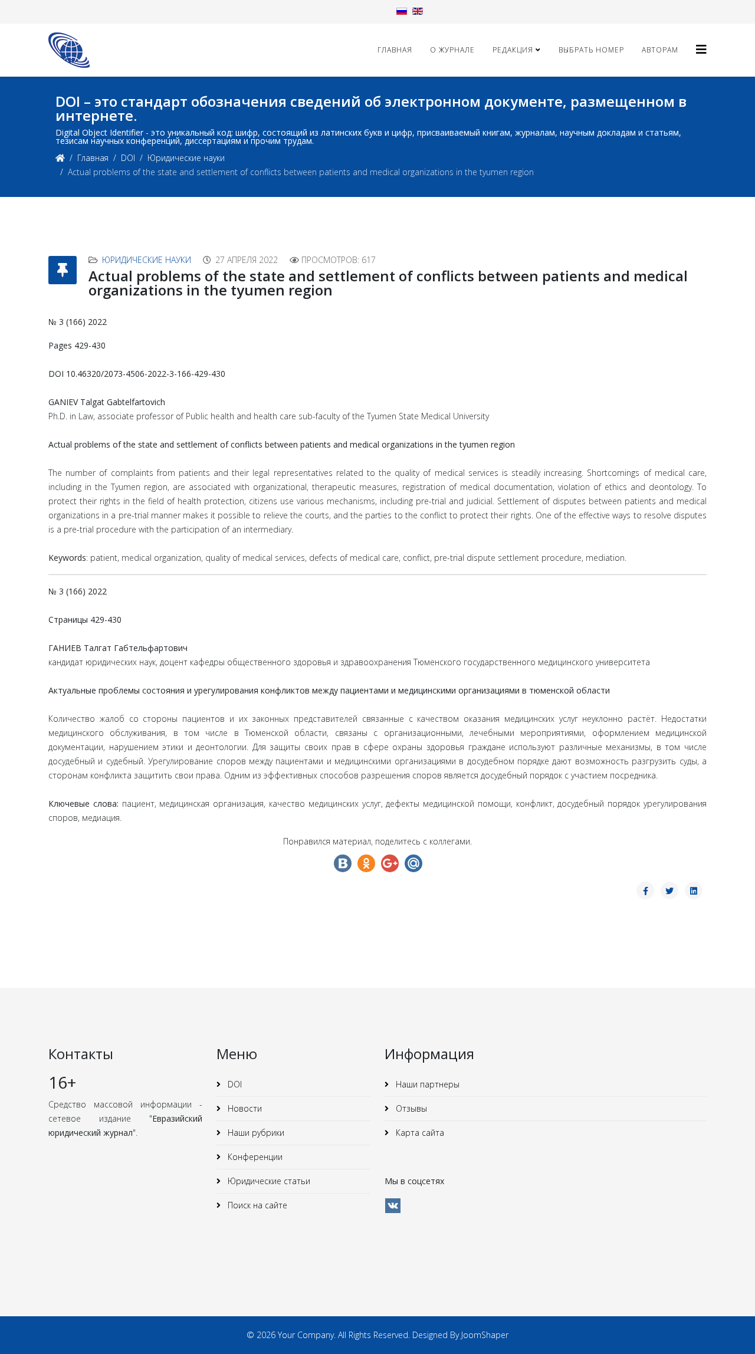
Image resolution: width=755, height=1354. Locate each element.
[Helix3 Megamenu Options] (701, 49)
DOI (128, 157)
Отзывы (410, 1108)
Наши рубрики (254, 1132)
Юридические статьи (267, 1181)
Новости (243, 1108)
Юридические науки (186, 157)
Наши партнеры (426, 1084)
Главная (395, 50)
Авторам (660, 50)
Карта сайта (418, 1132)
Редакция (513, 50)
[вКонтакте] (393, 1205)
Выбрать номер (591, 50)
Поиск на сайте (256, 1205)
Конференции (254, 1156)
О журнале (452, 50)
